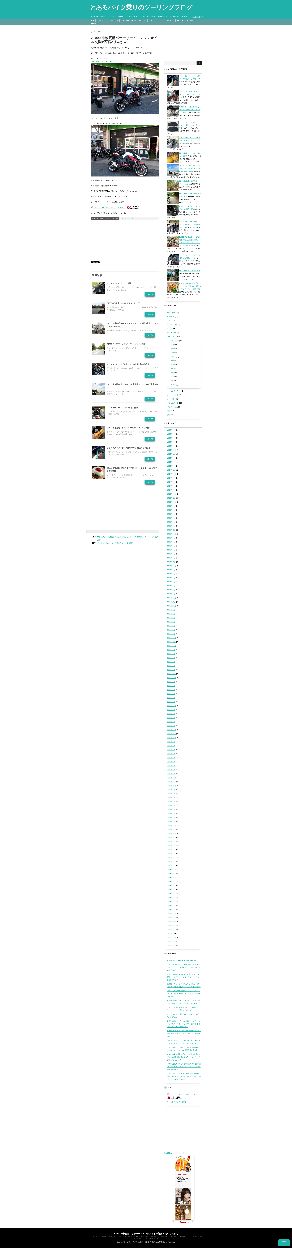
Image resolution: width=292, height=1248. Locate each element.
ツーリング (142, 20)
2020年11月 (171, 602)
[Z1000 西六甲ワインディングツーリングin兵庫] (98, 354)
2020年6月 (171, 614)
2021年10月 (171, 566)
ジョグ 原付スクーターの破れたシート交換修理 (115, 543)
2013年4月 (171, 901)
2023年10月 (171, 502)
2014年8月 (171, 842)
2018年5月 (171, 690)
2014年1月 (171, 865)
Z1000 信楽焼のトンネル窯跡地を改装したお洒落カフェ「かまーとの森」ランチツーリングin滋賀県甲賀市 (184, 977)
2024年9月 (171, 478)
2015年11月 (171, 782)
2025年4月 (171, 462)
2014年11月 (171, 830)
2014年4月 (171, 857)
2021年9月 (171, 570)
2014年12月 (171, 826)
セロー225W (171, 332)
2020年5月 (171, 618)
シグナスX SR (172, 324)
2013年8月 (171, 885)
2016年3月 (171, 766)
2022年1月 (171, 558)
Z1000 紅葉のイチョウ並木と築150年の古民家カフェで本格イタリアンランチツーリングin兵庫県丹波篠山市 (184, 1066)
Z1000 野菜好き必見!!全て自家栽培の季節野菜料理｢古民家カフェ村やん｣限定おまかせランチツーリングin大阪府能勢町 (184, 1076)
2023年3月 (171, 522)
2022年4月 (171, 550)
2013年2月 (171, 905)
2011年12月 (171, 929)
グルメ (198, 20)
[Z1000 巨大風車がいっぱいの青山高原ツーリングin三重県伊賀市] (98, 394)
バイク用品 (189, 20)
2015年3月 (171, 814)
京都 (172, 349)
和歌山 (173, 357)
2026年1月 (171, 446)
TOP (92, 20)
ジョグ (133, 20)
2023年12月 (171, 494)
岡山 (172, 369)
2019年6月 (171, 658)
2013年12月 (171, 869)
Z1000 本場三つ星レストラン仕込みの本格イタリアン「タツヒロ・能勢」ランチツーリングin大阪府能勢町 (184, 967)
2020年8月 (171, 610)
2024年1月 (171, 490)
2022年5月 (171, 546)
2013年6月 (171, 893)
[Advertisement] (110, 240)
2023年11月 (171, 498)
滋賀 (172, 373)
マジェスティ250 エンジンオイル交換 (122, 408)
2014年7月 (171, 845)
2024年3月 (171, 486)
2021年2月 (171, 594)
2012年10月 (171, 921)
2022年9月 (171, 538)
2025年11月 (171, 454)
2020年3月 (171, 626)
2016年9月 (171, 742)
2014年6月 (171, 849)
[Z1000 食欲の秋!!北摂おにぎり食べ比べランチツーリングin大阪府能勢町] (98, 478)
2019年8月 (171, 650)
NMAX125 (114, 20)
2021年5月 (171, 582)
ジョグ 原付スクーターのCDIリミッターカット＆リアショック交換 (189, 140)
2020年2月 (171, 630)
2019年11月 (171, 642)
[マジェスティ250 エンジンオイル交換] (98, 418)
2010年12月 (171, 937)
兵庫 (172, 353)
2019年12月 (171, 638)
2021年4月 (171, 586)
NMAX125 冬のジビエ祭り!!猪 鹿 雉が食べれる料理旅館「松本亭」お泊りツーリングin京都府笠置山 (184, 1033)
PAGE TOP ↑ (284, 1241)
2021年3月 (171, 590)
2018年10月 (171, 678)
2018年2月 (171, 702)
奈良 (172, 365)
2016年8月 (171, 746)
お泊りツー (175, 341)
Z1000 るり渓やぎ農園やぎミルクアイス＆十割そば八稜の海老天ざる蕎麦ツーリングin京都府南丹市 (184, 993)
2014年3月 (171, 861)
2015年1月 (171, 822)
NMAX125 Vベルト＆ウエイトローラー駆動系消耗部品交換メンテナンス (190, 109)
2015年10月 (171, 786)
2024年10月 (171, 474)
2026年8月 (171, 430)
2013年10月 (171, 877)
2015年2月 (171, 818)
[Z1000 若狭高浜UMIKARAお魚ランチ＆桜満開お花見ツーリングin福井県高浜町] (98, 333)
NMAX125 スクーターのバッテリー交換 (181, 960)
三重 (172, 345)
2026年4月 (171, 438)
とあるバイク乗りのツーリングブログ (141, 7)
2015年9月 (171, 790)
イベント (180, 20)
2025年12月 (171, 450)
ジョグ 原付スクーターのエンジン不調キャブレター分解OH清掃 (190, 224)
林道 (150, 20)
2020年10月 (171, 606)
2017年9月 (171, 710)
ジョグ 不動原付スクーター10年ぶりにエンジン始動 (128, 428)
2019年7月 (171, 654)
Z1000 (99, 20)
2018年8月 (171, 682)
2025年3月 (171, 466)
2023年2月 (171, 526)
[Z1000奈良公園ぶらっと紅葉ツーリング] (98, 313)
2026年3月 (171, 442)
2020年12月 (171, 598)
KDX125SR (125, 20)
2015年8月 (171, 794)
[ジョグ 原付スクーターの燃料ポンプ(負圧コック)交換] (98, 458)
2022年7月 (171, 542)
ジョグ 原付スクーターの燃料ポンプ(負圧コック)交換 (128, 448)
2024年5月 (171, 482)
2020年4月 (171, 622)
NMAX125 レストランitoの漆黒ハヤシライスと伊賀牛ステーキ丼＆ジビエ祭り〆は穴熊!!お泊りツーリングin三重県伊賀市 (184, 1024)
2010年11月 (171, 941)
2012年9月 (171, 925)
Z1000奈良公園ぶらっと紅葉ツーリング (123, 303)
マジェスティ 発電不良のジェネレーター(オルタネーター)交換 (190, 94)
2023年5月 (171, 514)
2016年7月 (171, 750)
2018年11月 (171, 674)
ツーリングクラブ (173, 391)
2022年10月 (171, 534)
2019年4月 (171, 666)
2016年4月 (171, 762)
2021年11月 (171, 562)
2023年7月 (171, 510)
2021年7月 (171, 574)
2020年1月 (171, 634)
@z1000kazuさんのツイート (174, 1153)
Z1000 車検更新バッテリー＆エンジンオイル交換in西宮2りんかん (146, 1233)
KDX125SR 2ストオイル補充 (189, 271)
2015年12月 (171, 778)
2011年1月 (171, 933)
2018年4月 (171, 694)
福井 (172, 377)
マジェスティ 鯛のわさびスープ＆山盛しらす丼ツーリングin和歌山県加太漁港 (190, 168)
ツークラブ (170, 20)
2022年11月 (171, 530)
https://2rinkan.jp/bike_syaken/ (102, 61)
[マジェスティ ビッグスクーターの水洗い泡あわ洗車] (98, 374)
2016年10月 (171, 738)
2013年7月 (171, 889)
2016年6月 (171, 754)
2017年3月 (171, 726)
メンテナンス (159, 20)
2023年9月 (171, 506)
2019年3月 (171, 670)
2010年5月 (171, 945)
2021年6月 (171, 578)
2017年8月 (171, 714)
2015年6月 (171, 802)
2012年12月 (171, 913)
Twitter (93, 24)
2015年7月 (171, 798)
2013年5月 (171, 897)
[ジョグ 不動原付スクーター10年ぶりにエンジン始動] (98, 438)
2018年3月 (171, 698)
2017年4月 (171, 722)
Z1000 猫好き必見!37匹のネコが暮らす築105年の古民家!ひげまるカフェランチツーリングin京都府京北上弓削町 (184, 1057)
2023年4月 (171, 518)
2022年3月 (171, 554)
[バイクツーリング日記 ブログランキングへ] (133, 210)
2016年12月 (171, 730)
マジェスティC (172, 403)
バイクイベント (173, 395)
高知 (172, 381)
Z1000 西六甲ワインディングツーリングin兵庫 (126, 344)
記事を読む (150, 294)
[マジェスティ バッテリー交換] (98, 293)
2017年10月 (171, 706)
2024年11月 (171, 470)
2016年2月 (171, 770)
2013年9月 (171, 881)
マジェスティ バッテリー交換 (119, 283)
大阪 (172, 361)
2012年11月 (171, 917)
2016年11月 (171, 734)
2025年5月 (171, 458)
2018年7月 (171, 686)
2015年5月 (171, 806)
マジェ (106, 20)
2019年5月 (171, 662)
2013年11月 (171, 873)
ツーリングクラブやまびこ (176, 1102)
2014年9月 (171, 838)
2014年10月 (171, 834)
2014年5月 (171, 853)
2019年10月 (171, 646)
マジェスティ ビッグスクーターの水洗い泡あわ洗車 (128, 364)
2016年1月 (171, 774)
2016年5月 (171, 758)
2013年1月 (171, 909)
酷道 (169, 415)
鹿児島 (173, 385)
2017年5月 (171, 718)
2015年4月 (171, 810)
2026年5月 (171, 434)
